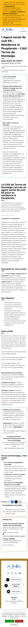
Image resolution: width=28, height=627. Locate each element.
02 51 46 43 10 (15, 579)
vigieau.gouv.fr (10, 6)
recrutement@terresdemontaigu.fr (15, 431)
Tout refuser (19, 621)
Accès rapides (22, 31)
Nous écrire (16, 591)
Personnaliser (14, 624)
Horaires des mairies (16, 585)
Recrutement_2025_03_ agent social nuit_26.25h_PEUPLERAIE (15, 511)
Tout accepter (9, 621)
